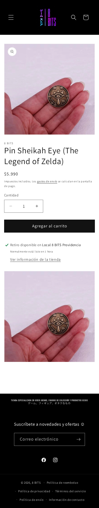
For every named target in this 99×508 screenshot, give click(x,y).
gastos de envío (47, 181)
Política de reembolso (62, 483)
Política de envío (32, 500)
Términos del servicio (70, 491)
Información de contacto (67, 500)
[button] (11, 17)
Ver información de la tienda (35, 259)
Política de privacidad (34, 491)
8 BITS (36, 483)
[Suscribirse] (79, 439)
